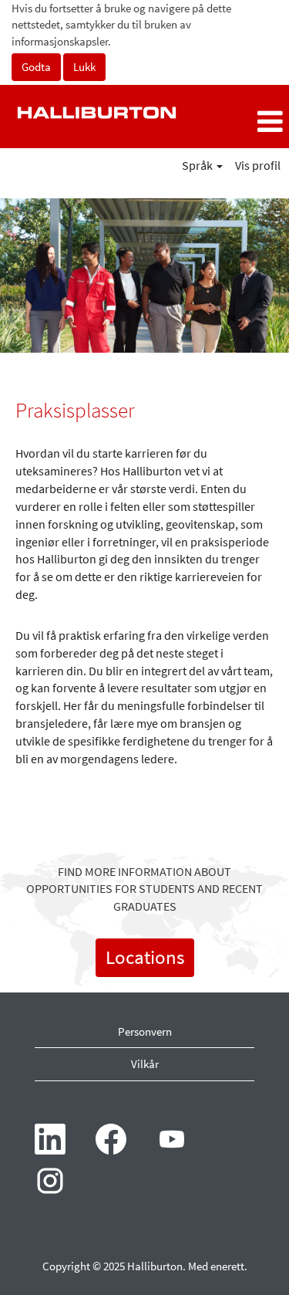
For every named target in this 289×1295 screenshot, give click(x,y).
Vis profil (258, 165)
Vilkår (145, 1064)
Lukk (84, 66)
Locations (145, 957)
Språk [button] (198, 165)
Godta (36, 66)
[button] (241, 122)
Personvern (145, 1031)
